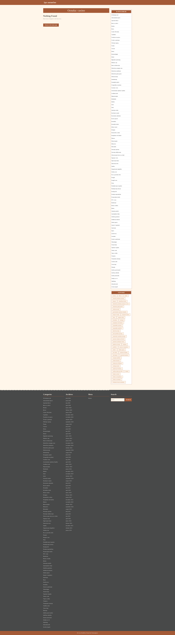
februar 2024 (69, 466)
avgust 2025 (69, 424)
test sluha (115, 352)
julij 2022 (68, 511)
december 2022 (69, 499)
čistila (126, 371)
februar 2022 (69, 523)
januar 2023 (69, 497)
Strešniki (113, 236)
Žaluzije (113, 267)
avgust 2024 (69, 452)
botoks (114, 295)
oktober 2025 (69, 419)
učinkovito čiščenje (117, 363)
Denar (112, 51)
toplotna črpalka (123, 352)
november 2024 (69, 445)
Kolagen (113, 129)
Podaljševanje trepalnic (116, 185)
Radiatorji (113, 202)
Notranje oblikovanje (116, 152)
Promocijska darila (115, 197)
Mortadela (113, 146)
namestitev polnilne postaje (119, 336)
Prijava (90, 398)
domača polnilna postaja (118, 298)
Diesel (112, 57)
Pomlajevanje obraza (116, 188)
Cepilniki (113, 34)
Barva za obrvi (114, 23)
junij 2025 (68, 429)
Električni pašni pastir (116, 73)
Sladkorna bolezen (115, 219)
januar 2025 (69, 440)
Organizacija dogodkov (116, 169)
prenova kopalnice (124, 347)
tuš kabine (115, 355)
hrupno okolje (116, 314)
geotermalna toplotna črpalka (119, 312)
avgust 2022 (69, 509)
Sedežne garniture (115, 216)
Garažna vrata (114, 87)
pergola (124, 344)
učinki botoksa (116, 360)
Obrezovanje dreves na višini (117, 155)
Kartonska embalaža (116, 115)
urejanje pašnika (116, 357)
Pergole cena (114, 180)
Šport (112, 230)
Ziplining (113, 281)
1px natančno (50, 2)
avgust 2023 (69, 480)
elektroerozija (116, 309)
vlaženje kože (116, 366)
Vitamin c (113, 256)
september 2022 (70, 506)
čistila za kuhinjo (117, 379)
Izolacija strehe (114, 110)
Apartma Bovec (114, 20)
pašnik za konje (116, 344)
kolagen (122, 320)
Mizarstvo (113, 143)
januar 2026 (69, 412)
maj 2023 (68, 487)
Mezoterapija (114, 141)
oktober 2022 (69, 504)
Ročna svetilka (114, 205)
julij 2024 (68, 454)
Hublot (113, 101)
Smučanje (113, 228)
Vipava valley (114, 253)
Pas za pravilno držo (116, 174)
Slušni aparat (114, 222)
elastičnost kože (122, 301)
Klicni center (114, 127)
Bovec (112, 29)
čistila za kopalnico (117, 376)
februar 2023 (69, 495)
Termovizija (114, 244)
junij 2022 (68, 513)
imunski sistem (125, 314)
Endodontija (114, 79)
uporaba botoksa (124, 355)
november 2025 (69, 417)
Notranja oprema (115, 149)
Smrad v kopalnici (115, 225)
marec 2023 (69, 492)
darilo (126, 295)
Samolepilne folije (115, 214)
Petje (112, 183)
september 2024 (70, 450)
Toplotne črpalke (115, 247)
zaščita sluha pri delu (117, 371)
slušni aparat (121, 349)
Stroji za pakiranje (115, 239)
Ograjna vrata (114, 157)
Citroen (113, 48)
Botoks (113, 26)
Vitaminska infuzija (115, 258)
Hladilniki (113, 99)
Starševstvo (114, 233)
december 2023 (69, 471)
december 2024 (69, 443)
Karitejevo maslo (115, 113)
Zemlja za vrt (114, 278)
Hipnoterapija (114, 96)
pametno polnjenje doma (118, 341)
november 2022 (69, 502)
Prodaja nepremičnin (116, 194)
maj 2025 (68, 431)
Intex (112, 104)
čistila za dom (116, 374)
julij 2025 (68, 426)
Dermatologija (114, 54)
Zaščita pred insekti (115, 270)
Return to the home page (52, 25)
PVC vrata (113, 200)
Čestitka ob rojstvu (115, 37)
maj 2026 (68, 403)
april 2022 (68, 518)
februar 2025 (69, 438)
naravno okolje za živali (118, 339)
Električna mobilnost (116, 71)
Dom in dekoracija (115, 65)
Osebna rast (114, 171)
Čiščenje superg (114, 43)
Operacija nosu (114, 163)
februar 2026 (69, 410)
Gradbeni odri (114, 93)
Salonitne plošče (115, 211)
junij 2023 (68, 485)
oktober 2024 (69, 447)
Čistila (112, 45)
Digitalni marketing (115, 59)
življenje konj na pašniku (118, 382)
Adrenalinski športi (115, 17)
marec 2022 (69, 520)
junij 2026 (68, 400)
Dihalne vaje (114, 62)
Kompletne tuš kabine (116, 135)
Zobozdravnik (114, 284)
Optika (113, 166)
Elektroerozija (114, 76)
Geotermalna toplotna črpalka (118, 90)
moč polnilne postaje (117, 333)
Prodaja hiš (114, 191)
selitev (114, 349)
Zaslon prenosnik (115, 275)
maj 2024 (68, 459)
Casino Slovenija (115, 31)
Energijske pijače (115, 82)
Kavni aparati (114, 118)
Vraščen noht (114, 261)
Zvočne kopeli (114, 286)
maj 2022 (68, 516)
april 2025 (68, 433)
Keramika (113, 121)
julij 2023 (68, 483)
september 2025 (70, 421)
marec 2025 (69, 436)
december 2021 (69, 525)
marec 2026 (69, 407)
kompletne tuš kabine (118, 322)
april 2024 (68, 462)
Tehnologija (114, 242)
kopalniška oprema (117, 325)
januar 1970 (69, 530)
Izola (112, 107)
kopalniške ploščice (117, 328)
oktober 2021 (69, 528)
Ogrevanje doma (115, 160)
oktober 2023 (69, 476)
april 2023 (68, 490)
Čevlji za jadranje (115, 40)
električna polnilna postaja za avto (121, 303)
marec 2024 (69, 464)
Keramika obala (115, 124)
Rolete (112, 208)
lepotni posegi (116, 330)
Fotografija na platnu (116, 85)
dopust (114, 301)
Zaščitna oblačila (115, 272)
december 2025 (69, 414)
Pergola (113, 177)
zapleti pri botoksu (117, 368)
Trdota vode (114, 250)
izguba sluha (121, 317)
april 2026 (68, 405)
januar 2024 (69, 469)
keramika (115, 320)
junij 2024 (68, 457)
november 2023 (69, 473)
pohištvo (115, 347)
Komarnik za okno (115, 132)
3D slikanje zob (114, 15)
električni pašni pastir (118, 306)
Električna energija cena (116, 68)
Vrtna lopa (113, 264)
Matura (113, 138)
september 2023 (70, 478)
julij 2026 (68, 398)
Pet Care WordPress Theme (83, 632)
